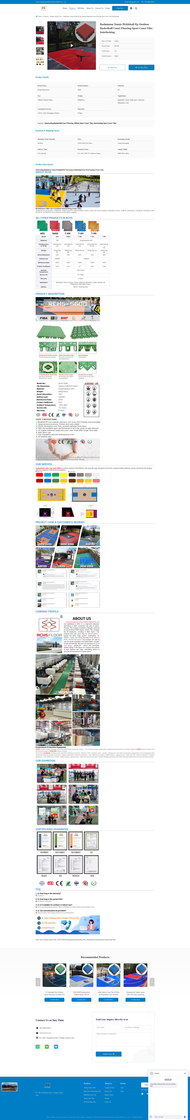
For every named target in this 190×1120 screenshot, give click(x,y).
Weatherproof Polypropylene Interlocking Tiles (101, 939)
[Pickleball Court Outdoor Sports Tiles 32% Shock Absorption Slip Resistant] (135, 975)
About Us (89, 8)
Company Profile (109, 1087)
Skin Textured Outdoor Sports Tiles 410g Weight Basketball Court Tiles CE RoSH (54, 994)
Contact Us (99, 8)
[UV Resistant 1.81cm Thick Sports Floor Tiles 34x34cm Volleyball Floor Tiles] (81, 975)
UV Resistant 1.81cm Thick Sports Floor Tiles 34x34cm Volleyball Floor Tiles (81, 994)
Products (72, 8)
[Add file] (150, 1117)
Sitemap (107, 1098)
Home (65, 8)
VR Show (80, 8)
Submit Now (108, 1054)
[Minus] (185, 1073)
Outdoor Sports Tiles (56, 16)
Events (107, 8)
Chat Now (120, 8)
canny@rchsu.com (45, 1033)
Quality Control (109, 1095)
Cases (122, 1087)
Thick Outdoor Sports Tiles (47, 939)
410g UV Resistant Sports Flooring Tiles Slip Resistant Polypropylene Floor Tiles (108, 994)
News (122, 1091)
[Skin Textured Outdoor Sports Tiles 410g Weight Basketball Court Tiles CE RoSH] (54, 975)
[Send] (185, 1117)
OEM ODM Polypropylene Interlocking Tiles (71, 939)
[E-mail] (58, 1048)
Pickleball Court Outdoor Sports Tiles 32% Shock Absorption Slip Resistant (135, 994)
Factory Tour (108, 1091)
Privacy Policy (51, 1117)
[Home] (43, 8)
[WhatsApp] (40, 1048)
